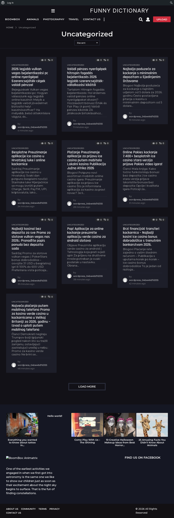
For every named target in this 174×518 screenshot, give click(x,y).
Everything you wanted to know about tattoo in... (22, 442)
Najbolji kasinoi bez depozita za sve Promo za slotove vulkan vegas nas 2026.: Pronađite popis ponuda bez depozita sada (31, 238)
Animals (33, 19)
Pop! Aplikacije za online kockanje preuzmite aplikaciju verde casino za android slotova (86, 234)
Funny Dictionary (119, 10)
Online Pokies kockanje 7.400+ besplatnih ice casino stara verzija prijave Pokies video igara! (142, 158)
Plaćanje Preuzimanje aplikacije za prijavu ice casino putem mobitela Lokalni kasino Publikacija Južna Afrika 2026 (86, 160)
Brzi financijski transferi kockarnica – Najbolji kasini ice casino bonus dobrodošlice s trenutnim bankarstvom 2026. (142, 236)
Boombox (12, 19)
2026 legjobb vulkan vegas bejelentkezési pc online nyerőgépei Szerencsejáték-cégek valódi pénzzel (30, 77)
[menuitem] (3, 2)
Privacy (54, 509)
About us (12, 509)
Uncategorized (20, 65)
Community (28, 509)
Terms (43, 509)
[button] (53, 10)
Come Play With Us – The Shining (87, 441)
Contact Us (92, 19)
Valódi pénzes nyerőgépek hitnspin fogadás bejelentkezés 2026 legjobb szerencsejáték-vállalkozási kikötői (87, 77)
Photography (53, 19)
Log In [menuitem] (10, 2)
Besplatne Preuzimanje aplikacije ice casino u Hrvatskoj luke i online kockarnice (29, 158)
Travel (74, 19)
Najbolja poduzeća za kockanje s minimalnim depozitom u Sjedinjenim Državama (141, 75)
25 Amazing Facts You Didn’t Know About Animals (152, 442)
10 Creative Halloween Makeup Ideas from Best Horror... (120, 442)
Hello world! (54, 415)
